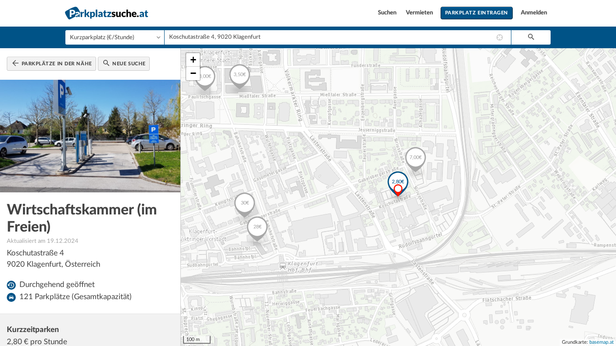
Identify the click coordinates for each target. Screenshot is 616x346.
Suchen (388, 13)
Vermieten (420, 13)
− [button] (193, 73)
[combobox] (337, 37)
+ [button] (193, 59)
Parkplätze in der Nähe (56, 63)
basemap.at (601, 342)
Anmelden (534, 13)
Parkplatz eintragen (476, 12)
